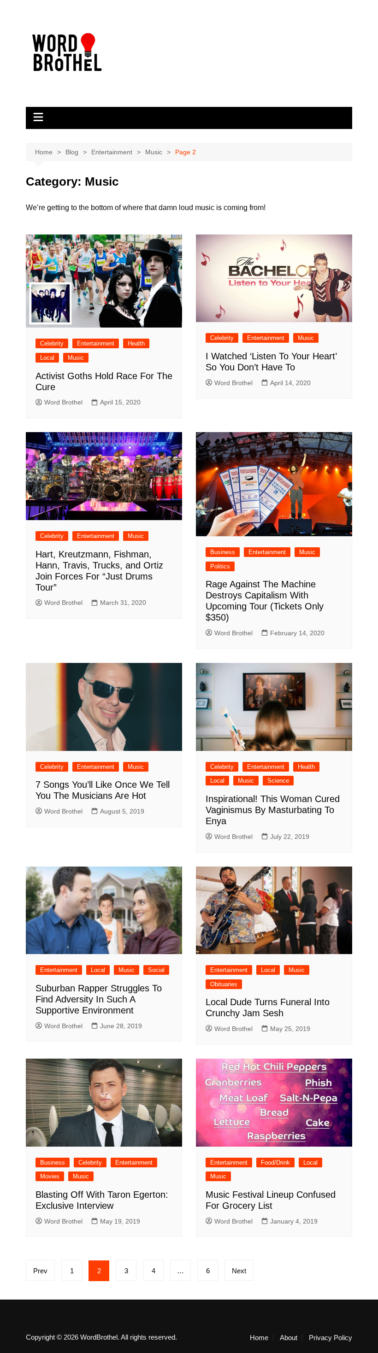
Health (136, 343)
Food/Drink (275, 1162)
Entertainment (95, 343)
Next (239, 1271)
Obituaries (223, 984)
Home (259, 1337)
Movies (49, 1176)
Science (278, 780)
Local (47, 357)
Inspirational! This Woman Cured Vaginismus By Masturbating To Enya (273, 810)
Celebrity (52, 343)
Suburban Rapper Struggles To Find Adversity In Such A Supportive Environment (98, 999)
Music (76, 357)
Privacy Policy (330, 1337)
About (288, 1337)
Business (222, 552)
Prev (40, 1271)
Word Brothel (63, 402)
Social (156, 969)
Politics (220, 566)
